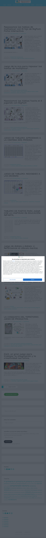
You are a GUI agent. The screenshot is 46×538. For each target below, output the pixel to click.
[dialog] (23, 269)
